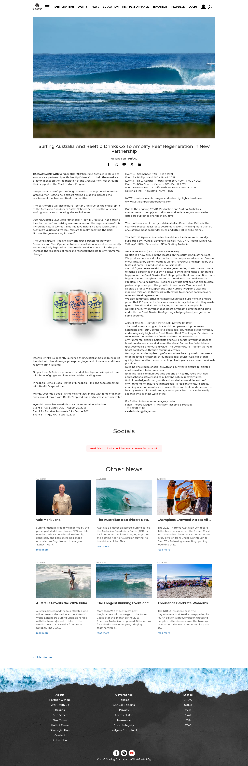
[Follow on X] (132, 164)
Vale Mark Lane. (48, 520)
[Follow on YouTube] (124, 164)
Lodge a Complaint (124, 730)
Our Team (60, 720)
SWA (188, 715)
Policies (124, 699)
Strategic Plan (60, 730)
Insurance (124, 720)
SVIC (188, 710)
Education (111, 6)
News (95, 6)
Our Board (59, 715)
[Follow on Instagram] (116, 164)
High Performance (135, 6)
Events (83, 6)
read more (42, 549)
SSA (188, 720)
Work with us (60, 704)
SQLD (188, 704)
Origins (60, 710)
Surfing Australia (116, 759)
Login (193, 6)
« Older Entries (42, 657)
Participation (64, 6)
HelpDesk (178, 6)
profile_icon (203, 6)
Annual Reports (124, 704)
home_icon (37, 6)
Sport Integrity (124, 725)
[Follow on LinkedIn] (139, 164)
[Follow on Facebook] (108, 164)
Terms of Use (124, 715)
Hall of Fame (60, 725)
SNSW (188, 699)
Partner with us (60, 699)
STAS (188, 725)
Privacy (124, 710)
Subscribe (60, 740)
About (60, 694)
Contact (59, 735)
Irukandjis (160, 6)
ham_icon (47, 6)
